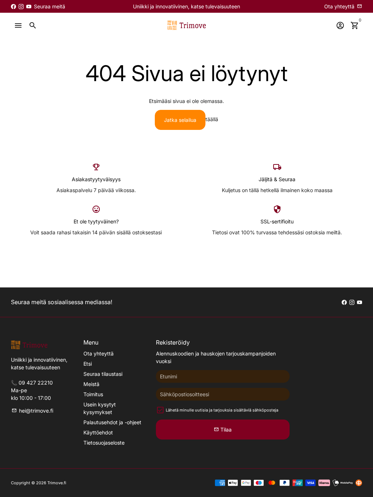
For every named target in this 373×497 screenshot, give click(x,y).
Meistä (91, 384)
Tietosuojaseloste (104, 443)
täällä (211, 119)
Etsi (87, 364)
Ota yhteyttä (98, 353)
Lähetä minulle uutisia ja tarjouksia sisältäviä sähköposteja (222, 410)
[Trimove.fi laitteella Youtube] (28, 6)
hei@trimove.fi (32, 410)
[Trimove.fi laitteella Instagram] (21, 6)
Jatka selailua (180, 120)
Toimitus (93, 394)
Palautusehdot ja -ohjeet (112, 422)
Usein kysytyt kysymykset (99, 408)
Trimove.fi (56, 482)
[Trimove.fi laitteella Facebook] (13, 6)
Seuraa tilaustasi (102, 374)
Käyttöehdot (98, 432)
